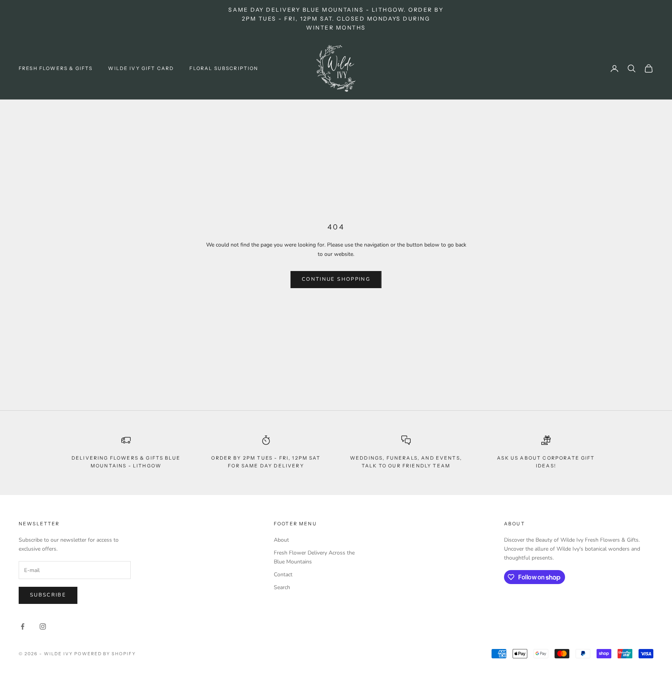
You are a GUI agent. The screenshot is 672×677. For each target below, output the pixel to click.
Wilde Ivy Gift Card (141, 68)
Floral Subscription (223, 68)
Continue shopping (336, 279)
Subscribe (48, 594)
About (281, 540)
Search (282, 587)
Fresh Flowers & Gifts (56, 68)
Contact (283, 574)
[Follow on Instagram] (43, 626)
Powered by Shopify (105, 653)
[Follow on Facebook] (22, 626)
